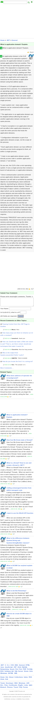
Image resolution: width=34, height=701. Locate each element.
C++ (8, 665)
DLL (1, 685)
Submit (20, 316)
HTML (28, 665)
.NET (8, 40)
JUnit (19, 667)
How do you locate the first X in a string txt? (17, 361)
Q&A (30, 685)
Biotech (3, 687)
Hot (7, 677)
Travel (16, 687)
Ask (6, 679)
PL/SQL (30, 669)
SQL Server (19, 671)
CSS (12, 665)
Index (26, 677)
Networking (4, 669)
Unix (31, 671)
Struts (26, 671)
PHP (24, 669)
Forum (25, 687)
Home (2, 40)
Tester (2, 683)
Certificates (13, 685)
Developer (10, 683)
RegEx (20, 685)
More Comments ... (7, 368)
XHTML (10, 673)
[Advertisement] (17, 21)
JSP (15, 667)
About (11, 677)
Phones (10, 687)
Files (6, 685)
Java (2, 667)
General (15, 40)
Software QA (9, 671)
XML (15, 673)
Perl (16, 669)
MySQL (24, 667)
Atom (2, 679)
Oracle (12, 669)
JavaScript (9, 667)
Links (26, 685)
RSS (2, 671)
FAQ (20, 687)
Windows (3, 673)
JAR (27, 683)
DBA (16, 665)
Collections (18, 677)
